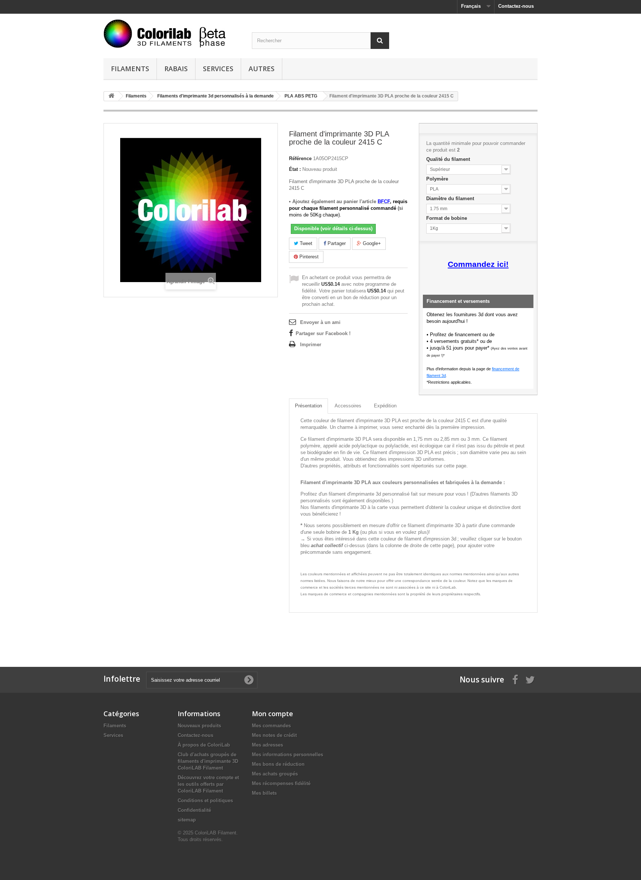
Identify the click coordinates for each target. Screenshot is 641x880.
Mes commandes (271, 725)
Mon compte (272, 713)
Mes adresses (267, 745)
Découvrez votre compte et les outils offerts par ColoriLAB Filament (208, 784)
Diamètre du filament (451, 198)
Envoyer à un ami (320, 322)
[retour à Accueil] (111, 96)
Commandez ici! (478, 264)
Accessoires (348, 405)
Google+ (371, 243)
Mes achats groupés (275, 774)
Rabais (176, 68)
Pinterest (308, 256)
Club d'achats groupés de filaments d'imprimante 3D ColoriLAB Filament (208, 761)
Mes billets (264, 793)
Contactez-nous (516, 6)
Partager (336, 243)
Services (218, 68)
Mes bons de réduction (278, 764)
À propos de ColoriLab (204, 745)
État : (295, 169)
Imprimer (310, 344)
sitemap (187, 820)
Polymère (438, 179)
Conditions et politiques (205, 800)
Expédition (385, 405)
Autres (262, 68)
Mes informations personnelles (287, 754)
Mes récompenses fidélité (281, 783)
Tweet (305, 243)
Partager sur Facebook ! (323, 333)
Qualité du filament (448, 159)
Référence (300, 158)
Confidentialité (194, 810)
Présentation (308, 405)
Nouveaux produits (199, 725)
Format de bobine (447, 218)
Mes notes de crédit (274, 735)
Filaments (130, 68)
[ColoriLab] (172, 33)
